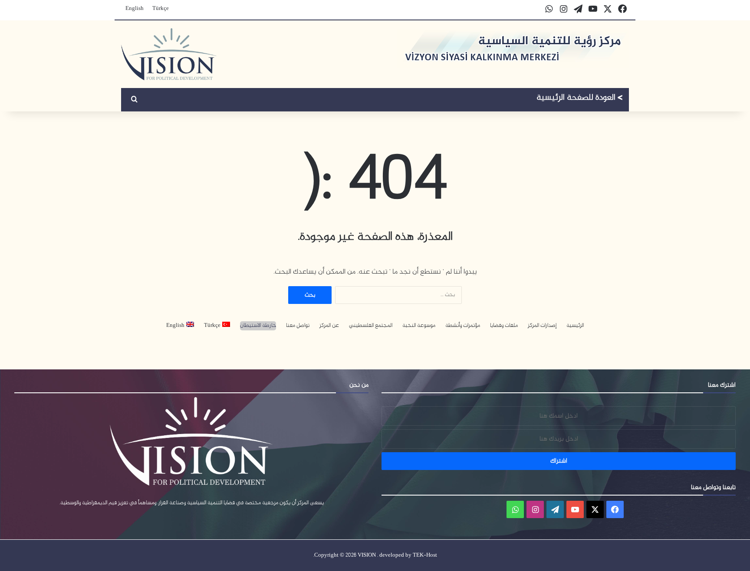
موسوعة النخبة (418, 325)
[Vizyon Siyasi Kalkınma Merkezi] (169, 54)
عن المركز (329, 325)
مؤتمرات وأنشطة (462, 325)
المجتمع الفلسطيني (370, 325)
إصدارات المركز (542, 325)
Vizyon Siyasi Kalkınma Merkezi (579, 99)
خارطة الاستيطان (258, 325)
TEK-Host (425, 555)
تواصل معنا (297, 325)
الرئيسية (575, 325)
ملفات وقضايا (504, 325)
